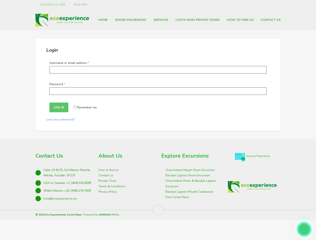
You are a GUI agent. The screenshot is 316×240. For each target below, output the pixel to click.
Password (63, 84)
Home (103, 20)
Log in (59, 107)
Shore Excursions (130, 20)
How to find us (240, 20)
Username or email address (75, 63)
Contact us (105, 175)
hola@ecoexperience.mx (60, 199)
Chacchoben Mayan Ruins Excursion (190, 170)
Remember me (86, 107)
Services (160, 20)
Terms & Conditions (111, 186)
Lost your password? (60, 119)
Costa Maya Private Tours (197, 20)
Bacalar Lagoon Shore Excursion (188, 175)
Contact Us (271, 20)
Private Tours (107, 181)
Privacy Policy (107, 192)
